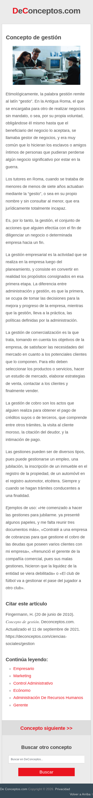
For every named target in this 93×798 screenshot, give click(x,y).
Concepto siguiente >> (46, 728)
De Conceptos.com (13, 789)
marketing (22, 676)
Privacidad (62, 789)
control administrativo (33, 683)
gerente (20, 705)
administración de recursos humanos (48, 697)
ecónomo (21, 690)
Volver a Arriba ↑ (81, 794)
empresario (23, 668)
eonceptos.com (46, 10)
